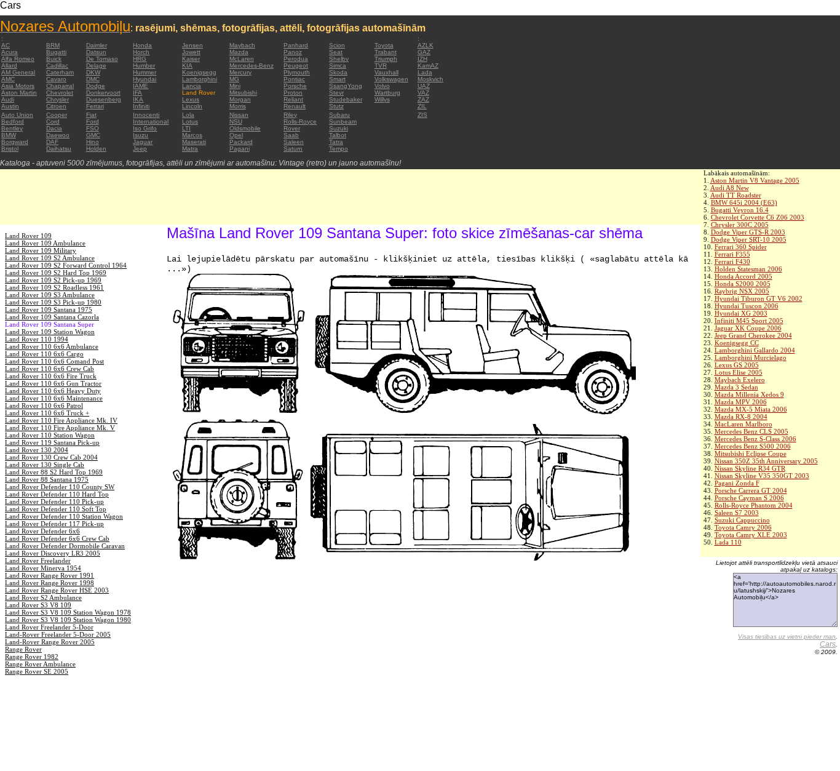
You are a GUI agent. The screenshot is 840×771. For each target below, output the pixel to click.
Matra (190, 148)
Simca (337, 65)
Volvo (382, 85)
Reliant (293, 99)
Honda (142, 45)
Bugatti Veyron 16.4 (740, 210)
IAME (140, 85)
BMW (8, 135)
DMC (93, 79)
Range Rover (23, 649)
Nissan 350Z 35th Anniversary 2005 (766, 461)
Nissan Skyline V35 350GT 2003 (762, 475)
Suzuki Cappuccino (742, 520)
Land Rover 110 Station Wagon (50, 435)
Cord (53, 121)
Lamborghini (199, 79)
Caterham (60, 72)
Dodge (95, 85)
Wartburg (387, 92)
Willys (382, 99)
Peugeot (295, 65)
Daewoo (57, 135)
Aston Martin (19, 92)
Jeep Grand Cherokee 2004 (753, 335)
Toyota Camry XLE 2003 (751, 534)
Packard (241, 141)
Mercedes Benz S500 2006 (753, 446)
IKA (138, 99)
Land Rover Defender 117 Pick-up (54, 523)
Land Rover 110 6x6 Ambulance (51, 346)
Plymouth (296, 72)
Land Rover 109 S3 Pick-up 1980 (53, 302)
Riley (290, 114)
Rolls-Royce (300, 121)
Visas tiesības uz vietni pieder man (787, 636)
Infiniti (141, 106)
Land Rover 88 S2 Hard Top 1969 (54, 472)
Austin (10, 106)
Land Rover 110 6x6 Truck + (47, 413)
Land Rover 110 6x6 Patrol (44, 405)
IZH (422, 58)
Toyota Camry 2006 (743, 527)
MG (234, 79)
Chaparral (60, 85)
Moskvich (430, 79)
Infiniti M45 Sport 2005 (749, 320)
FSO (92, 128)
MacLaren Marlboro (743, 424)
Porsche (295, 85)
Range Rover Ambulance (40, 664)
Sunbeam (343, 121)
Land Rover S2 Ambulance (43, 597)
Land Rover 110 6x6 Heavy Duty (53, 390)
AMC (8, 79)
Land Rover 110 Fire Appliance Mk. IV (61, 420)
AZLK (426, 45)
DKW (93, 72)
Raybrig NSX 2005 (742, 291)
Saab (291, 135)
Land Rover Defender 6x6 (42, 531)
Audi (7, 99)
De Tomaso (102, 58)
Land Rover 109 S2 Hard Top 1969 (55, 272)
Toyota (384, 45)
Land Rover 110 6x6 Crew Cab (49, 368)
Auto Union (17, 114)
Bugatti (56, 52)
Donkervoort (103, 92)
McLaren (241, 58)
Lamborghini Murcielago (751, 357)
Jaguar (143, 141)
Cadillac (57, 65)
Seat (336, 52)
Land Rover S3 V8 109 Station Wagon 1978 (68, 612)
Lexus (190, 99)
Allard (9, 65)
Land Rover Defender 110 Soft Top (55, 509)
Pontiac (294, 79)
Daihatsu (58, 148)
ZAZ (423, 99)
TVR (380, 65)
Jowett (191, 52)
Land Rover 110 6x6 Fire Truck (51, 376)
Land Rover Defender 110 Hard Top (57, 494)
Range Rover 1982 (31, 656)
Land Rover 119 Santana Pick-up (52, 442)
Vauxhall (386, 72)
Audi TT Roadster (735, 195)
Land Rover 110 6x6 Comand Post (54, 361)
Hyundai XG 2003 (741, 313)
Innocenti (146, 114)
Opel (236, 135)
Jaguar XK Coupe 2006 (748, 328)
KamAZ (428, 65)
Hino (92, 141)
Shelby (339, 58)
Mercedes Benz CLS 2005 (751, 431)
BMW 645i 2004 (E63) (744, 202)
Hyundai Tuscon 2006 (747, 306)
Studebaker (345, 99)
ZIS (422, 114)
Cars (828, 644)
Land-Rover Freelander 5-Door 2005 (58, 634)
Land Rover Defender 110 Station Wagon (64, 516)
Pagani (239, 148)
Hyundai (144, 79)
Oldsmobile (245, 128)
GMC (93, 135)
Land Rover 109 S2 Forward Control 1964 (66, 265)
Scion (337, 45)
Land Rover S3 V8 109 (38, 605)
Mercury (240, 72)
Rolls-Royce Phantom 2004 (754, 505)
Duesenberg (103, 99)
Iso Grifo (145, 128)
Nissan (238, 114)
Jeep (140, 148)
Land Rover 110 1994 (36, 339)
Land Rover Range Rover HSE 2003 (57, 590)
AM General (18, 72)
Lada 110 (728, 542)
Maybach (242, 45)
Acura (9, 52)
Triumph (385, 58)
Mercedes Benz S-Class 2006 (755, 438)
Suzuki (338, 128)
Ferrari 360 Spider (741, 246)
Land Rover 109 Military (40, 250)
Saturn (293, 148)
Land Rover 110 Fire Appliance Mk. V (60, 427)
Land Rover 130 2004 (36, 449)
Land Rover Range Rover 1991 (49, 575)
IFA (137, 92)
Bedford (12, 121)
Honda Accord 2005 (743, 276)
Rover (291, 128)
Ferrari (95, 106)
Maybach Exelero (740, 379)
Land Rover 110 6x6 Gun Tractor (53, 383)
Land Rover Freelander (38, 560)
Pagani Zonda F (737, 483)
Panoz (292, 52)
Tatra (336, 141)
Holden (96, 148)
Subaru (339, 114)
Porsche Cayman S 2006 (749, 497)
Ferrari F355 (732, 254)
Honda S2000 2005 (743, 283)
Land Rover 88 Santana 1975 (47, 479)
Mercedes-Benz (251, 65)
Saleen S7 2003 (737, 512)
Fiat (91, 114)
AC (5, 45)
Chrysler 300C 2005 (740, 224)
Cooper (56, 114)
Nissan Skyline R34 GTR (750, 468)
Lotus (190, 121)
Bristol (9, 148)
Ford (92, 121)
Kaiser (191, 58)
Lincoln (192, 106)
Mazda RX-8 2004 (741, 416)
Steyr (336, 92)
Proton (293, 92)
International (150, 121)
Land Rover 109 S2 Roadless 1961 (54, 287)
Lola (188, 114)
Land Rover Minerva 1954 (43, 568)
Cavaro (56, 79)
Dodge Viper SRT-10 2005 (749, 239)
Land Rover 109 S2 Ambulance (50, 258)
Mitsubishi (243, 92)
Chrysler (57, 99)
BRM (53, 45)
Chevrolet (59, 92)
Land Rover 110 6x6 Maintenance (54, 398)
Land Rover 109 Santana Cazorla (52, 317)
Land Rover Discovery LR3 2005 (52, 553)
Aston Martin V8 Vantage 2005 (754, 180)
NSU (235, 121)
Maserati (194, 141)
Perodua (295, 58)
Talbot (337, 135)
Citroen (56, 106)
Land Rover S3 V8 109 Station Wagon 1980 (68, 619)
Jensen (192, 45)
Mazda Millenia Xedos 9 (749, 394)
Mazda (238, 52)
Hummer (144, 72)
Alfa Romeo (17, 58)
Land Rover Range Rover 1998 (49, 582)
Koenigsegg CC (737, 342)
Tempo (338, 148)
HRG (139, 58)
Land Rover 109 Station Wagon (50, 331)
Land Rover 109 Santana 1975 (48, 309)
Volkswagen (391, 79)
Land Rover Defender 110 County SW (59, 486)
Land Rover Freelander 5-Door (49, 627)
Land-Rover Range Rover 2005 (50, 641)
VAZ (423, 92)
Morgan (240, 99)
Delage (96, 65)
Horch (141, 52)
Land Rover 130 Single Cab (44, 464)
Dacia (54, 128)
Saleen (293, 141)
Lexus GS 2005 (737, 365)
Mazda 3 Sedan (736, 387)
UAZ (424, 85)
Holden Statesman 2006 (748, 269)
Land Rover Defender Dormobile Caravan (65, 545)
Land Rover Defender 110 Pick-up (54, 501)
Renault (294, 106)
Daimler (96, 45)
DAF (52, 141)
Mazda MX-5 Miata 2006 (751, 409)
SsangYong (345, 85)
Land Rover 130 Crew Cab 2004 (51, 457)
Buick (53, 58)
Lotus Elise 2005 (739, 372)
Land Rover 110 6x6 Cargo (44, 354)
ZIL (422, 106)
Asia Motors (17, 85)
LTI (186, 128)
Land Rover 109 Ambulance (45, 243)
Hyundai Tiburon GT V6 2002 (758, 298)
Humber (144, 65)
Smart (337, 79)
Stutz (336, 106)
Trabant (385, 52)
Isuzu (140, 135)
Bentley (12, 128)
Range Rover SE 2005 (36, 671)
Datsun (96, 52)
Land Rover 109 (28, 235)
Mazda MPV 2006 (741, 401)
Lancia (191, 85)
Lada (425, 72)
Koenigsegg (199, 72)
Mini (234, 85)
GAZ (424, 52)
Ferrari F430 (732, 261)
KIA (187, 65)
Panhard (295, 45)
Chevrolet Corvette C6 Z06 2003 (757, 217)
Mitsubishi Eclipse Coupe (751, 453)
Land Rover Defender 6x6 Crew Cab (57, 538)
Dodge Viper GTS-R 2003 (748, 232)
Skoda (338, 72)
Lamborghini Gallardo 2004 (755, 350)
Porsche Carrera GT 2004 (751, 490)
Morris (237, 106)
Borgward (14, 141)
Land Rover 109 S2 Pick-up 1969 (53, 280)
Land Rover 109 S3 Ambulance (50, 294)
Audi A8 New (729, 187)
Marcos (192, 135)
